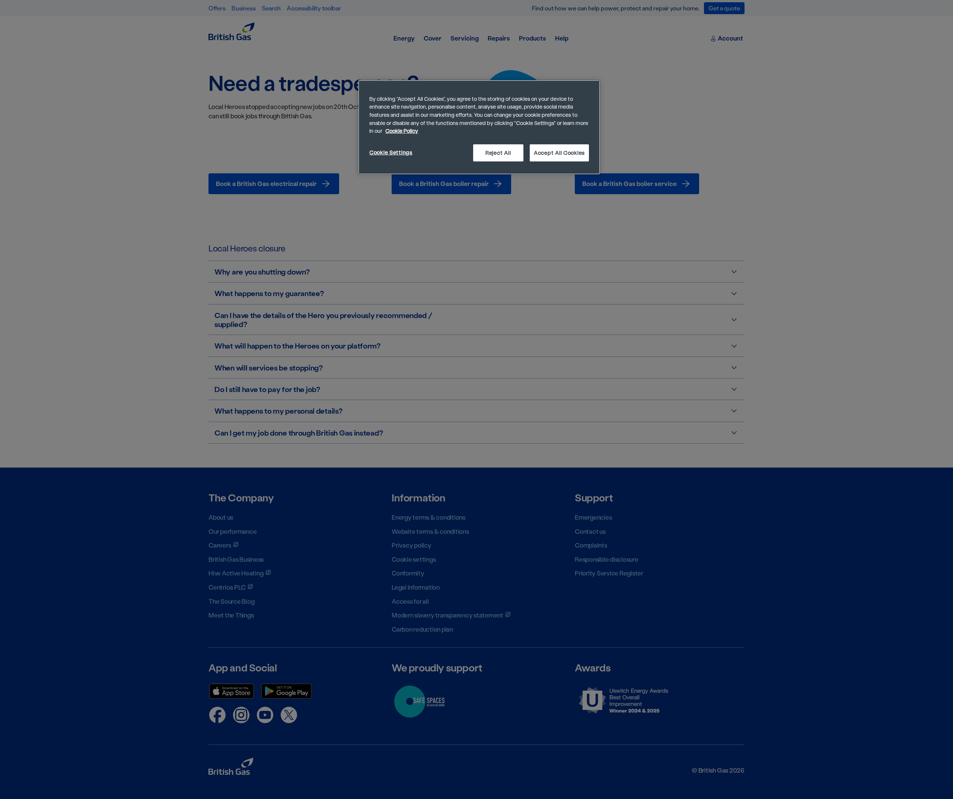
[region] (479, 127)
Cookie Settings (390, 152)
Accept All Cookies (559, 152)
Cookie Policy (401, 130)
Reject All (498, 152)
